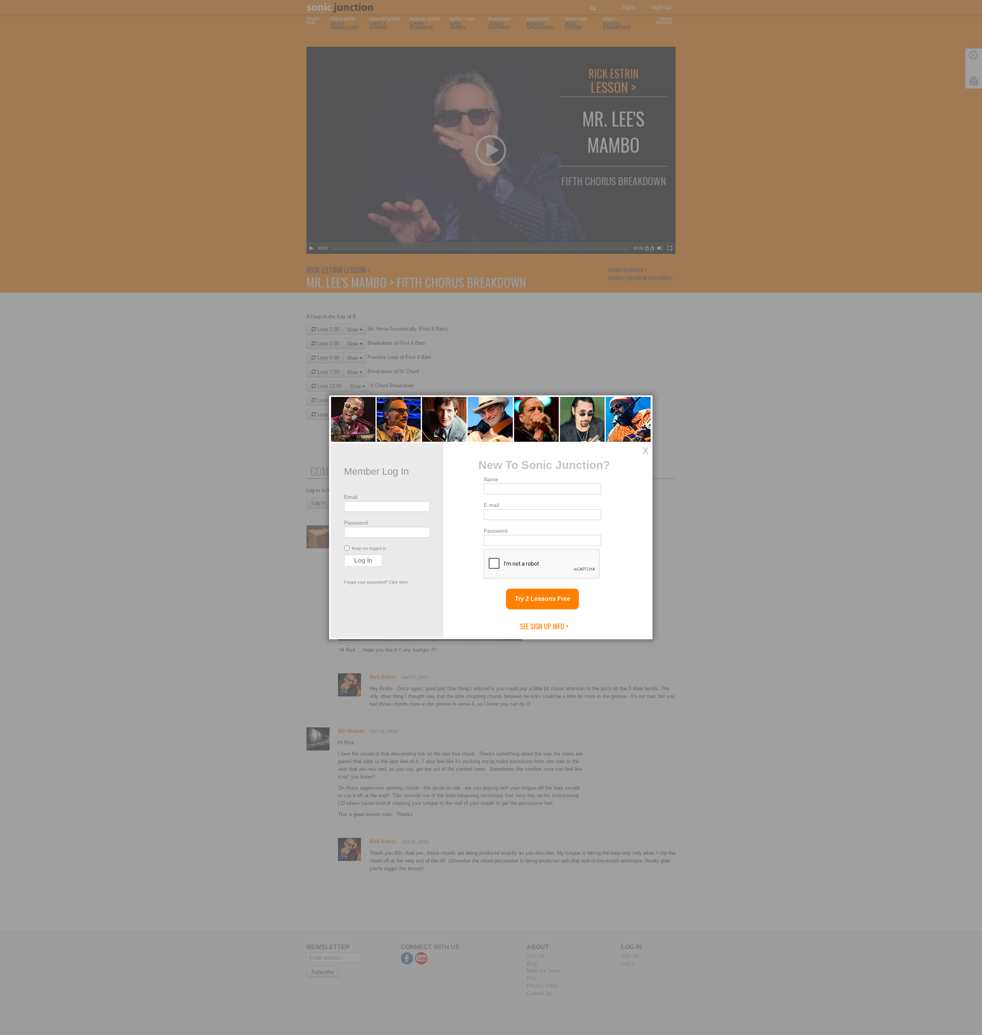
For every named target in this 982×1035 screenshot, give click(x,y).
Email (351, 497)
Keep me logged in (369, 548)
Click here (398, 582)
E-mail (491, 505)
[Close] (645, 450)
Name (491, 479)
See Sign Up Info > (544, 626)
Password (356, 523)
